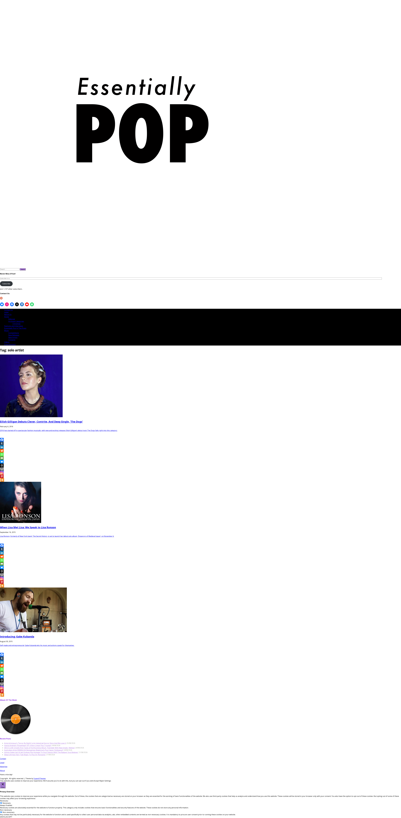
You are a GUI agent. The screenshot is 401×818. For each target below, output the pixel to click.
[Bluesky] (2, 461)
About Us (7, 314)
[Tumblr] (2, 443)
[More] (2, 480)
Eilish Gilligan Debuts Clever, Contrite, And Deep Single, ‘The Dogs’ (41, 421)
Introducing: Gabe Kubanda (17, 636)
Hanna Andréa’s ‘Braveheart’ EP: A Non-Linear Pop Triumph (27, 745)
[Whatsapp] (2, 454)
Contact (3, 759)
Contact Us (8, 310)
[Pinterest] (2, 476)
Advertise (3, 766)
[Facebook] (2, 440)
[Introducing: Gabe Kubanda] (33, 631)
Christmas (16, 324)
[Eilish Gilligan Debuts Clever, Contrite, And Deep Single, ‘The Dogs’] (31, 416)
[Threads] (2, 465)
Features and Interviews (13, 326)
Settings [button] (108, 781)
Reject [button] (101, 781)
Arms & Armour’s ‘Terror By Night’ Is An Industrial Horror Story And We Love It (35, 743)
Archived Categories (16, 321)
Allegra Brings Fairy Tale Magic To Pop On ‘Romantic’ (25, 755)
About (2, 770)
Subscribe (6, 284)
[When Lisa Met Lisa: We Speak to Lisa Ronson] (20, 522)
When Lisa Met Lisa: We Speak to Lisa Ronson (28, 527)
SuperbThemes (40, 778)
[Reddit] (2, 451)
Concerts (11, 340)
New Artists (12, 337)
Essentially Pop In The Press (15, 328)
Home (6, 317)
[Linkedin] (2, 447)
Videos (6, 342)
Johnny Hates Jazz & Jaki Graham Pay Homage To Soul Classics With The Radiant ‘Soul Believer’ (41, 752)
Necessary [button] (4, 801)
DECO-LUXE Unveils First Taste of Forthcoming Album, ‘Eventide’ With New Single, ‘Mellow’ (39, 748)
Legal (6, 312)
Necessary (7, 803)
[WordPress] (2, 469)
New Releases (13, 335)
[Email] (2, 458)
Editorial (11, 319)
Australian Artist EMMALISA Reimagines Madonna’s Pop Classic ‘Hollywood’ (33, 750)
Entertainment (10, 344)
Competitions (13, 333)
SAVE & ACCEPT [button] (6, 817)
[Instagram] (2, 472)
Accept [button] (96, 781)
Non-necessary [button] (6, 810)
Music (6, 330)
